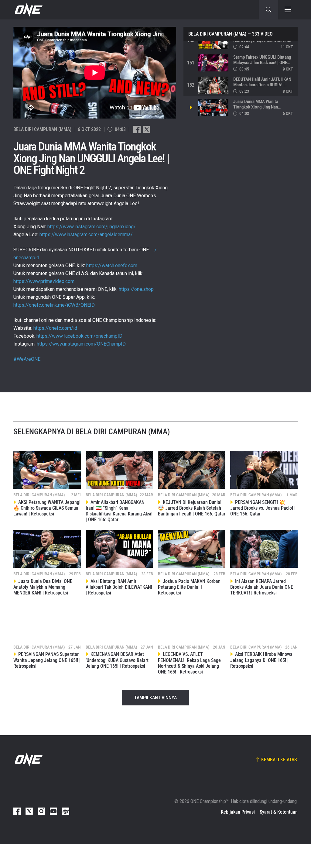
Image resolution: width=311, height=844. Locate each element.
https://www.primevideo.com (43, 281)
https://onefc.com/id (55, 328)
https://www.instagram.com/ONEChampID (81, 344)
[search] (268, 9)
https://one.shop (136, 289)
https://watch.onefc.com (111, 265)
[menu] (288, 10)
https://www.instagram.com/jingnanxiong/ (91, 226)
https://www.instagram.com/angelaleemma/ (86, 234)
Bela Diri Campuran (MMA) (217, 34)
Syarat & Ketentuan (279, 812)
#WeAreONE (26, 359)
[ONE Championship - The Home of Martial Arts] (28, 9)
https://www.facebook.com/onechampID (79, 336)
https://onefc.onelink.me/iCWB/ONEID (54, 305)
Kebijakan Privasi (238, 812)
